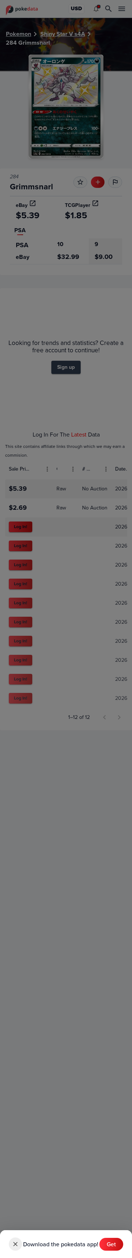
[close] (15, 1244)
